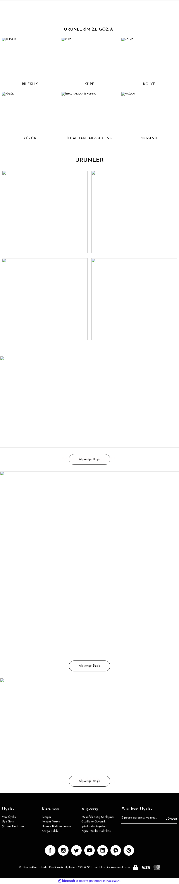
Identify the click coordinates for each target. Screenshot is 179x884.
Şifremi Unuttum (13, 826)
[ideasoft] (66, 881)
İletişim (46, 817)
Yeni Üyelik (9, 817)
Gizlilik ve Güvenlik (93, 821)
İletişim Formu (51, 821)
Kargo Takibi (50, 831)
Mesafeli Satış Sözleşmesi (98, 817)
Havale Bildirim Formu (56, 826)
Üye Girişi (8, 821)
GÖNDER (171, 819)
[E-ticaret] (89, 881)
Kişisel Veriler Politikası (96, 831)
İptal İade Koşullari (94, 826)
